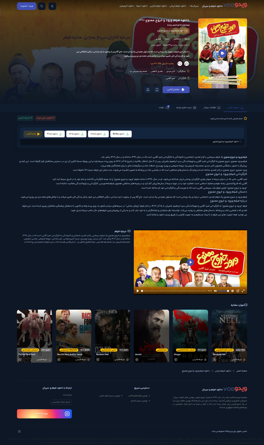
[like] (186, 63)
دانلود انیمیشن (126, 6)
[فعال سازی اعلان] (148, 89)
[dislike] (180, 63)
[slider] (173, 290)
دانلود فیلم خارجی (158, 6)
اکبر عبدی (170, 71)
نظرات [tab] (164, 107)
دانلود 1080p (96, 134)
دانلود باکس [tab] (233, 107)
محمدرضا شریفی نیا (138, 71)
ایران (153, 45)
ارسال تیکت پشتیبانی (61, 402)
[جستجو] (42, 6)
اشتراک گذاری (24, 118)
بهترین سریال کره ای (139, 400)
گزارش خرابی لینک (44, 118)
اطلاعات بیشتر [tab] (210, 107)
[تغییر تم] (52, 6)
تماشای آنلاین (173, 89)
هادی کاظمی (157, 71)
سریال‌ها (194, 6)
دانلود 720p (74, 134)
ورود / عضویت (26, 6)
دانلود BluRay (119, 134)
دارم (167, 39)
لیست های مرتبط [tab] (184, 107)
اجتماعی (177, 39)
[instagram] (19, 432)
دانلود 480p (52, 134)
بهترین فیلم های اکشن (138, 395)
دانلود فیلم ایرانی (177, 6)
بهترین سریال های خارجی (109, 395)
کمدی (158, 39)
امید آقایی (170, 78)
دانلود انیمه (141, 6)
